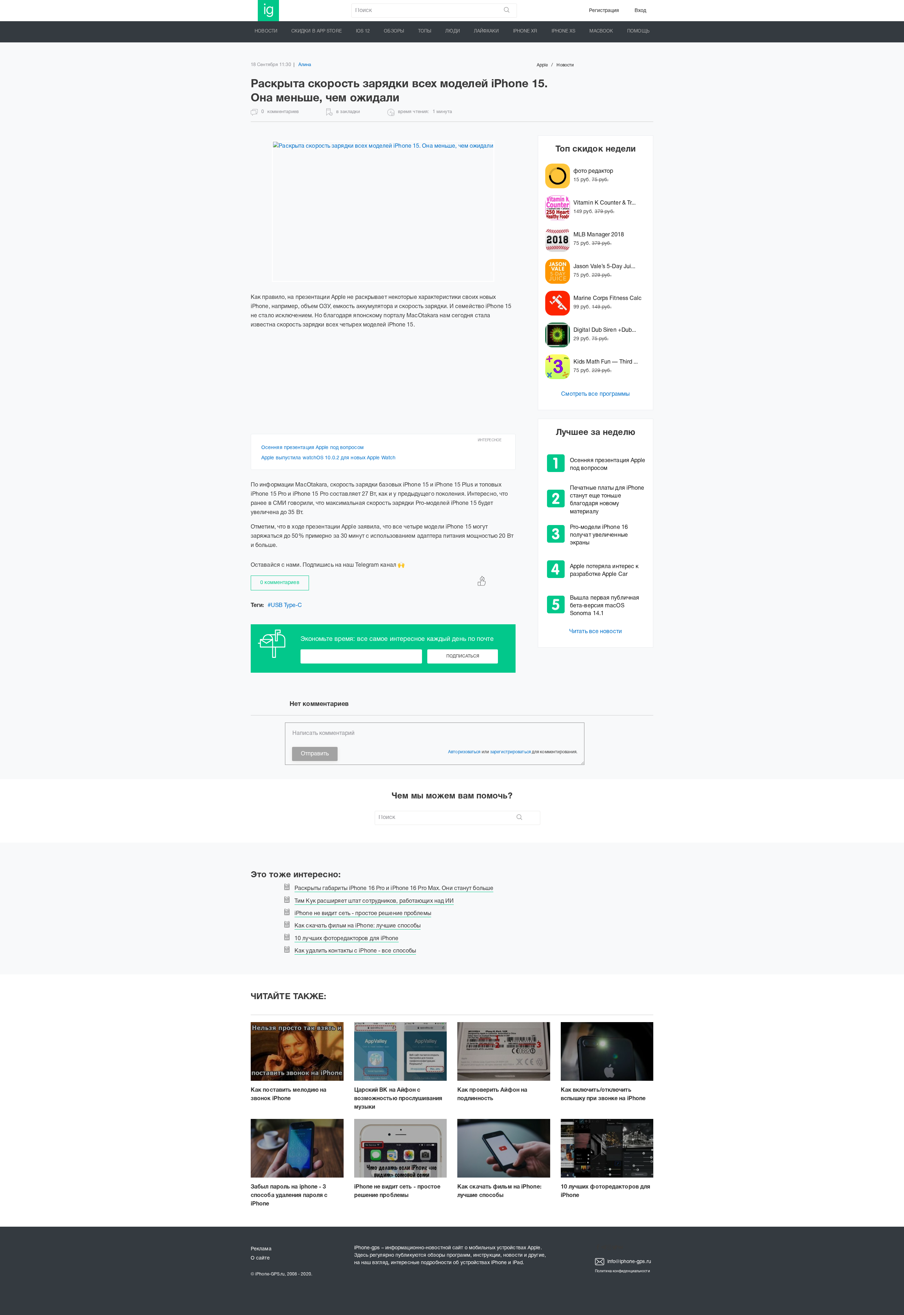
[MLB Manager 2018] (559, 239)
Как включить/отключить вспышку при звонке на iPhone (603, 1094)
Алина (304, 65)
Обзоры (394, 31)
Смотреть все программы (595, 394)
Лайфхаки (486, 31)
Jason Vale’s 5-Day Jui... (604, 266)
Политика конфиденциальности (622, 1271)
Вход (640, 10)
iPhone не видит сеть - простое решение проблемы (397, 1191)
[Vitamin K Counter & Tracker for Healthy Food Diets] (559, 207)
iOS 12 (363, 31)
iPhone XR (525, 31)
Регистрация (604, 10)
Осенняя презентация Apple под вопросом (312, 448)
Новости (266, 31)
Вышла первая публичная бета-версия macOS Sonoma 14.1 (604, 606)
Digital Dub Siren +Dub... (604, 330)
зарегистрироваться (510, 752)
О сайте (260, 1258)
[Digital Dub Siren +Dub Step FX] (559, 334)
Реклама (261, 1249)
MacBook (601, 31)
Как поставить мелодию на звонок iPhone (288, 1094)
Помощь (638, 31)
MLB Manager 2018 (598, 234)
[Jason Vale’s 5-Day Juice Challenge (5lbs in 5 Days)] (559, 271)
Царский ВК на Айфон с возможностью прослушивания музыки (398, 1099)
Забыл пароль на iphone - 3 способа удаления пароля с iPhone (289, 1196)
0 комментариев (279, 582)
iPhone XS (564, 31)
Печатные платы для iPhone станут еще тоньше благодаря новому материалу (607, 500)
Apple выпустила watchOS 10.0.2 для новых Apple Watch (328, 458)
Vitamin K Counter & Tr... (604, 203)
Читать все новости (595, 631)
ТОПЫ (424, 31)
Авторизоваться (464, 752)
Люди (452, 31)
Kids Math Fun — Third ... (605, 362)
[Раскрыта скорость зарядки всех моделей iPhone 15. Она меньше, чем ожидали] (383, 211)
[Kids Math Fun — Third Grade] (559, 366)
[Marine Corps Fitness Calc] (559, 303)
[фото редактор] (559, 175)
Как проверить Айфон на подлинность (492, 1094)
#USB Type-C (285, 605)
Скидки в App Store (316, 31)
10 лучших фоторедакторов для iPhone (605, 1191)
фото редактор (593, 171)
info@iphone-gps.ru (628, 1262)
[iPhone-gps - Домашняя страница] (268, 10)
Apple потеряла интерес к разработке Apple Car (604, 570)
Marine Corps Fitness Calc (607, 298)
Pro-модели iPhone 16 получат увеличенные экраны (599, 535)
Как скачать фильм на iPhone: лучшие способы (499, 1191)
